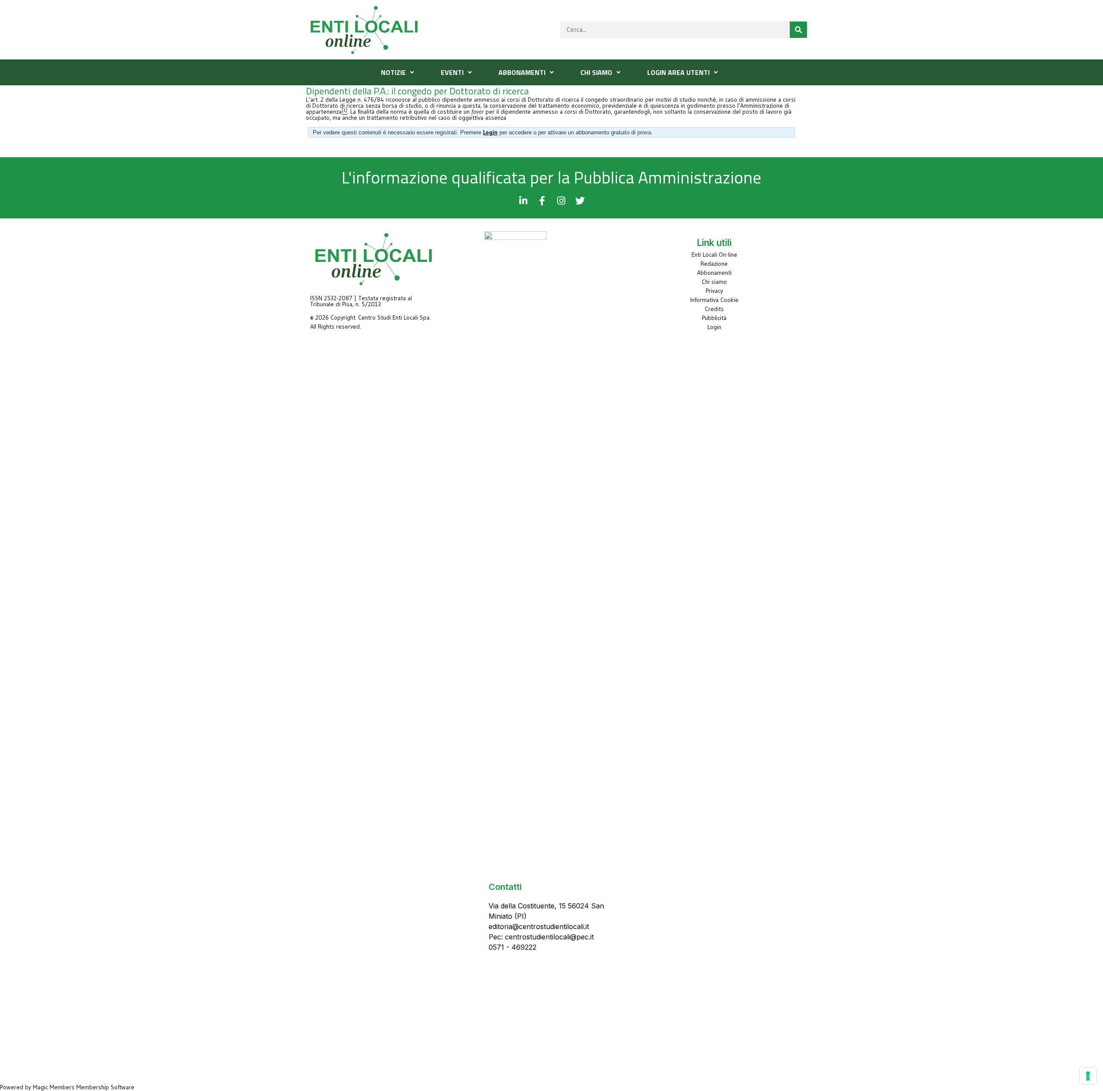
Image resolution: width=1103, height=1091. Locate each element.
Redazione (714, 263)
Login (714, 327)
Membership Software (105, 1087)
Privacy (714, 291)
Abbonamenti (714, 273)
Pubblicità (714, 318)
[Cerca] (798, 30)
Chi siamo (714, 282)
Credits (714, 309)
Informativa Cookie (714, 300)
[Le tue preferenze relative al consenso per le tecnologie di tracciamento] (1088, 1076)
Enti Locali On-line (714, 254)
